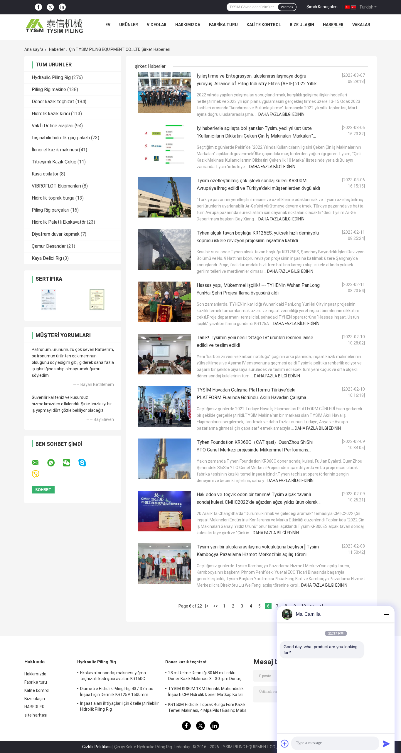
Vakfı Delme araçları (52, 125)
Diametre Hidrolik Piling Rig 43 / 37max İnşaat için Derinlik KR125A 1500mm (116, 691)
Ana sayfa (33, 49)
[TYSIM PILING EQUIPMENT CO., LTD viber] (39, 474)
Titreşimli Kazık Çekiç (54, 162)
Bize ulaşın (302, 24)
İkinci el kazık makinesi (55, 150)
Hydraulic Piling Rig (51, 77)
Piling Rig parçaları (50, 210)
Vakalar (361, 24)
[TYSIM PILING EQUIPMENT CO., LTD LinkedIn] (62, 7)
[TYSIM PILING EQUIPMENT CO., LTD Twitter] (50, 7)
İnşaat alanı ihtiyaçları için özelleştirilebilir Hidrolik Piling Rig (119, 706)
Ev (107, 24)
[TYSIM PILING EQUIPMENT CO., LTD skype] (85, 462)
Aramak (287, 7)
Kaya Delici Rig (47, 258)
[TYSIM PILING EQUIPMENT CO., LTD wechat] (70, 462)
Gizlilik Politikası (97, 746)
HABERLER (333, 24)
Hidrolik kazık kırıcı (51, 113)
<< (215, 606)
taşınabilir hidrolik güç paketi (61, 137)
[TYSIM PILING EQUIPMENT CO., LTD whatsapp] (54, 462)
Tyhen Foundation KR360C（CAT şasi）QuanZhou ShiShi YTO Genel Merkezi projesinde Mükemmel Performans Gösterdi (255, 449)
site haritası (35, 715)
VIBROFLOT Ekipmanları (56, 186)
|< (206, 606)
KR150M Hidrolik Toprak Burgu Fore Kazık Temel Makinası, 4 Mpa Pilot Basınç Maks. (207, 707)
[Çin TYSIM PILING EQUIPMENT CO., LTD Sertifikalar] (48, 299)
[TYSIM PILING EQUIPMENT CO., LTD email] (39, 462)
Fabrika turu (223, 24)
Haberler (57, 49)
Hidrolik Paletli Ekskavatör (59, 222)
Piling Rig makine (49, 89)
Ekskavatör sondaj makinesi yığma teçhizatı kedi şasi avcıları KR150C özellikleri (113, 676)
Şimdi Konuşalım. (322, 6)
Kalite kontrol (264, 24)
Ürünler (128, 24)
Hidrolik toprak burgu (53, 198)
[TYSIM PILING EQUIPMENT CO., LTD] (54, 26)
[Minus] (386, 614)
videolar (156, 24)
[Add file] (285, 743)
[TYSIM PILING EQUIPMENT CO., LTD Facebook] (38, 7)
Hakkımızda (187, 24)
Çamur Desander (49, 246)
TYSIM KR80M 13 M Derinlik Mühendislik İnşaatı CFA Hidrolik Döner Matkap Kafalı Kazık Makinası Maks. (206, 692)
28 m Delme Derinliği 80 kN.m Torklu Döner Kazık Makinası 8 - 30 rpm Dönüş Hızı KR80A (205, 676)
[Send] (386, 743)
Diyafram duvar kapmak (56, 234)
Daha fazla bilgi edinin (281, 114)
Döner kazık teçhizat (53, 101)
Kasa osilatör (45, 174)
